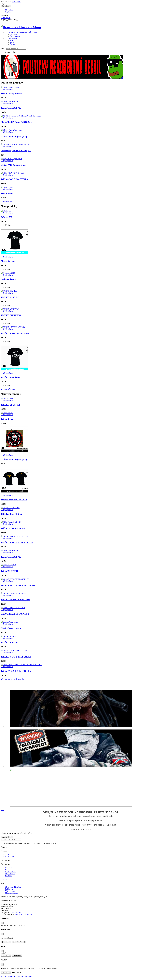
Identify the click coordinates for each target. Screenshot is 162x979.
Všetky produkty (7, 201)
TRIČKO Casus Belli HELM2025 (16, 657)
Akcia (7, 855)
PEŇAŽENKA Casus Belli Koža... (16, 122)
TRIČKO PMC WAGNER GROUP (17, 542)
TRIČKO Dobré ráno (10, 377)
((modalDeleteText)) (19, 942)
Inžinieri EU (6, 217)
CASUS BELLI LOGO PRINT (15, 614)
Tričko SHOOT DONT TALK (14, 179)
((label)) (3, 953)
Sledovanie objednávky (13, 887)
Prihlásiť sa (9, 889)
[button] (2, 810)
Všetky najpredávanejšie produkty (13, 679)
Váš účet (4, 879)
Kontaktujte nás (10, 872)
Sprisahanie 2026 (9, 279)
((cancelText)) (6, 942)
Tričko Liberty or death (11, 93)
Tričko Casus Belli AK (11, 108)
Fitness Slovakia (8, 261)
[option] (83, 709)
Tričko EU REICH (9, 571)
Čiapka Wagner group (11, 628)
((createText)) (17, 955)
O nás (7, 870)
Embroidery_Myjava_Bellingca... (16, 150)
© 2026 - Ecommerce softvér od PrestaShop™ (17, 976)
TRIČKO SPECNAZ (10, 405)
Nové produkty (10, 857)
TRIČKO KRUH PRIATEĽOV (15, 333)
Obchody (8, 876)
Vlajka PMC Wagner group (13, 165)
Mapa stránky (10, 874)
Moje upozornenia (11, 893)
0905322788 (16, 2)
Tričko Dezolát (7, 193)
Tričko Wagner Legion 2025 (13, 528)
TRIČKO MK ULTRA (11, 315)
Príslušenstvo (11, 38)
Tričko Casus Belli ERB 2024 (14, 500)
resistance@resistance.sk (23, 914)
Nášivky (13, 42)
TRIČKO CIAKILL (10, 297)
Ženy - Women (15, 36)
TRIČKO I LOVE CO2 (11, 514)
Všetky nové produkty (9, 389)
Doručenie (9, 868)
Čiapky (12, 44)
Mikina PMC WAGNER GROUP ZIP (18, 585)
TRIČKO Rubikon (9, 642)
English (8, 12)
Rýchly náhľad (7, 89)
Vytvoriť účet (10, 891)
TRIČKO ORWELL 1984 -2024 (15, 599)
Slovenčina (9, 10)
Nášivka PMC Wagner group (14, 136)
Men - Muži (14, 34)
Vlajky (12, 40)
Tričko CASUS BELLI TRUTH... (16, 671)
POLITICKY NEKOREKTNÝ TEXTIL (21, 32)
